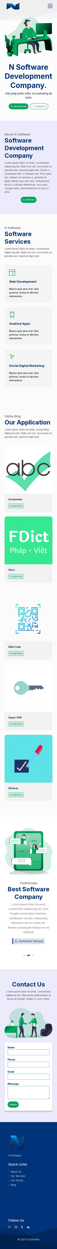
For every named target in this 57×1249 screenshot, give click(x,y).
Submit (13, 1104)
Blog (13, 1184)
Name (11, 1047)
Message (13, 1083)
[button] (24, 955)
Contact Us (40, 106)
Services (30, 199)
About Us (15, 1171)
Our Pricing (16, 1180)
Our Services (20, 106)
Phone (11, 1059)
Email (11, 1071)
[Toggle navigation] (50, 6)
